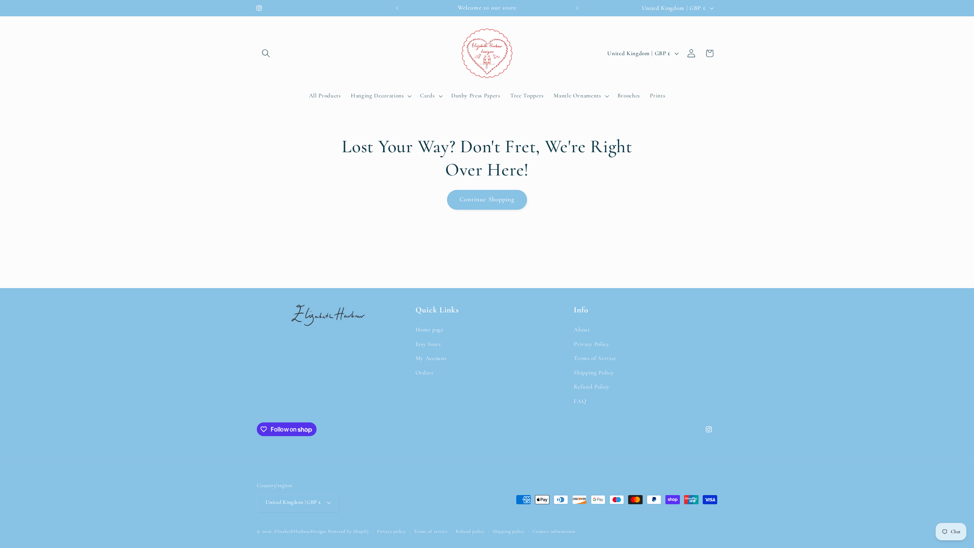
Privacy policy (391, 531)
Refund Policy (592, 386)
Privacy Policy (591, 344)
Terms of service (430, 531)
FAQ (580, 401)
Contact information (554, 531)
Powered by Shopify (348, 531)
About (582, 329)
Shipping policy (509, 531)
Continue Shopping (487, 199)
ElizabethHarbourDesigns (300, 531)
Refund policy (470, 531)
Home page (429, 329)
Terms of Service (595, 358)
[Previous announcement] (397, 8)
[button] (266, 53)
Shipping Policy (594, 372)
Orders (424, 372)
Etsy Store (428, 344)
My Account (431, 358)
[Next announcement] (577, 8)
